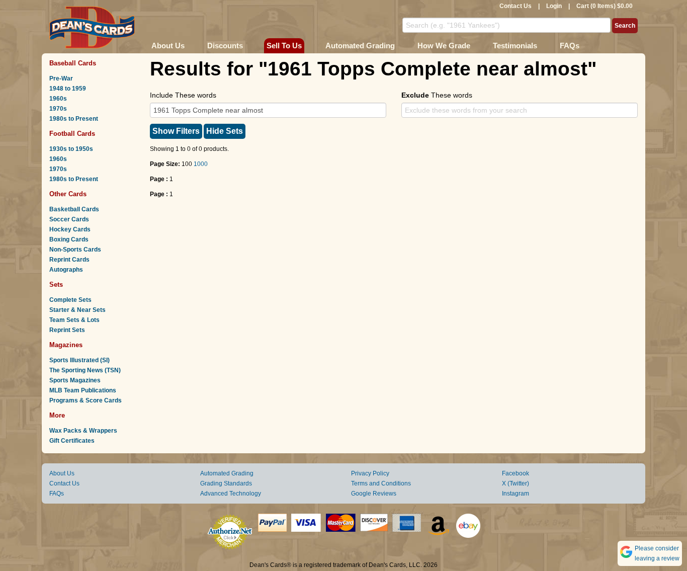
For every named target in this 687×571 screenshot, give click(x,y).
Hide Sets (224, 131)
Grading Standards (226, 483)
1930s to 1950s (71, 148)
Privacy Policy (370, 473)
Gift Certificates (72, 440)
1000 (201, 164)
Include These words (183, 95)
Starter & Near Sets (77, 309)
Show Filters (176, 131)
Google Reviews (373, 493)
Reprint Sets (67, 330)
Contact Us (515, 6)
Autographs (66, 269)
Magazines (65, 345)
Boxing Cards (69, 239)
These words (436, 95)
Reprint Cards (69, 259)
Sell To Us (284, 45)
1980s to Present (73, 118)
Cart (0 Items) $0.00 (604, 6)
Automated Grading (360, 45)
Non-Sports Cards (75, 249)
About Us (168, 45)
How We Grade (443, 45)
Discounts (225, 45)
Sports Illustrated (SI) (79, 360)
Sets (56, 284)
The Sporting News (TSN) (85, 370)
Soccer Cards (69, 219)
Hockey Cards (70, 229)
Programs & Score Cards (85, 400)
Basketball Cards (74, 209)
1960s (58, 98)
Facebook (515, 473)
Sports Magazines (75, 380)
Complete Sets (70, 299)
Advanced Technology (230, 493)
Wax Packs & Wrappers (83, 430)
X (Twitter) (515, 483)
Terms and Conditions (381, 483)
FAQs (569, 45)
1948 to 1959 (67, 88)
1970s (58, 108)
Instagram (515, 493)
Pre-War (61, 78)
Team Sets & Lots (74, 319)
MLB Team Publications (82, 390)
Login (554, 6)
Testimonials (515, 45)
